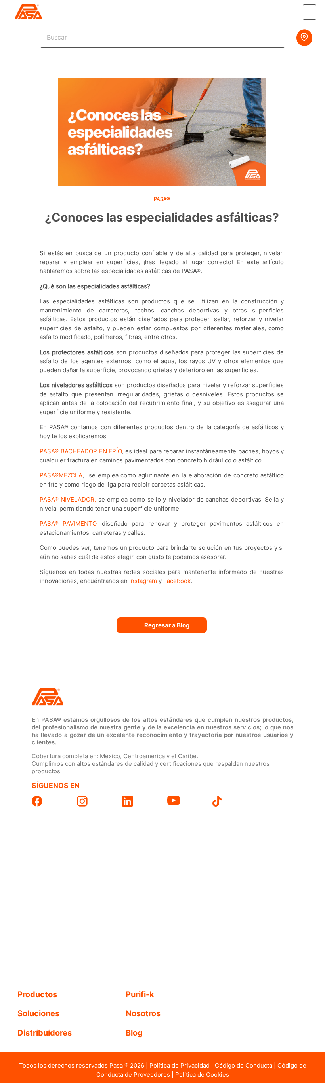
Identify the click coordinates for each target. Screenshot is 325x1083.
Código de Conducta (243, 1065)
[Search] (275, 37)
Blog (134, 1033)
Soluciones (38, 1013)
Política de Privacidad (179, 1065)
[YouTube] (185, 800)
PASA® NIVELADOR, (69, 499)
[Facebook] (49, 801)
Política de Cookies (202, 1074)
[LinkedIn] (140, 801)
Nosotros (143, 1013)
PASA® (162, 199)
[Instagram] (95, 801)
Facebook (177, 581)
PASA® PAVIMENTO (68, 523)
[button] (309, 12)
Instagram (143, 581)
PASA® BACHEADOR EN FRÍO (81, 451)
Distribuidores (44, 1033)
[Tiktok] (230, 801)
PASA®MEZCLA (61, 475)
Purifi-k (140, 994)
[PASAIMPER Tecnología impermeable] (95, 697)
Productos (37, 994)
